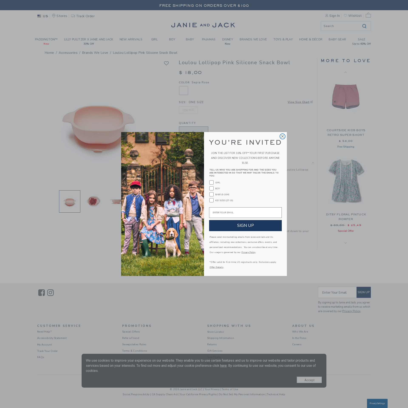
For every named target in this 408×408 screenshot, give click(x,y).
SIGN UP (245, 225)
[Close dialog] (282, 136)
